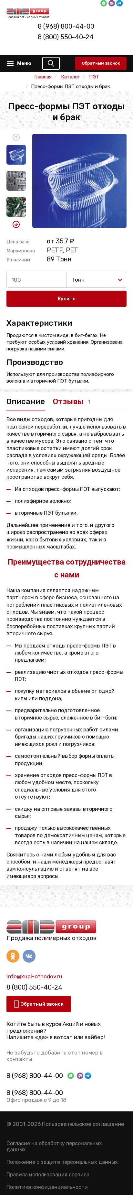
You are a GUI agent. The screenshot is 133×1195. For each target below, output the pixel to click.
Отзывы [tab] (68, 401)
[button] (16, 137)
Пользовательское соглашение (83, 1124)
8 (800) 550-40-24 (66, 37)
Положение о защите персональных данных (62, 1162)
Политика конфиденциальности (47, 1187)
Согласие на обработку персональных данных (54, 1146)
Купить (67, 299)
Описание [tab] (25, 401)
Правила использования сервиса (47, 1175)
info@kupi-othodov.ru (34, 976)
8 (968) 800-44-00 (66, 26)
